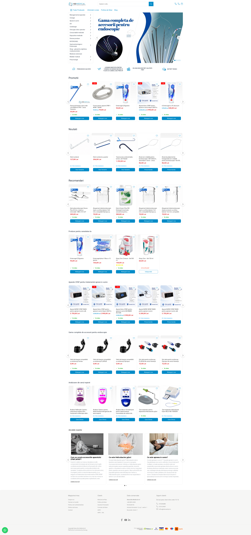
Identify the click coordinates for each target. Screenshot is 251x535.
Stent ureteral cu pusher (100, 157)
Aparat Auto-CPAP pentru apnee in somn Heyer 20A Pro (148, 106)
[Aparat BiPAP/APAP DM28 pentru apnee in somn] (148, 296)
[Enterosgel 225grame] (125, 93)
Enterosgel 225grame (122, 105)
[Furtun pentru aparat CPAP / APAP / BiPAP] (102, 93)
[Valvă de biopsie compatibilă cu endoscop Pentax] (79, 346)
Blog (115, 10)
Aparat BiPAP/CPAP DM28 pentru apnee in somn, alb (78, 310)
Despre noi (71, 499)
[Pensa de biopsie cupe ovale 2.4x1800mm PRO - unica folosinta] (79, 93)
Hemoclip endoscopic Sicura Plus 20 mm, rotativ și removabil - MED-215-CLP (78, 210)
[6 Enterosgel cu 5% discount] (171, 93)
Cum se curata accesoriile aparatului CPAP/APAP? (86, 458)
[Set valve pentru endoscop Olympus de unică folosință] (171, 346)
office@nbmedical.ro (165, 509)
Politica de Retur (106, 10)
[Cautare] (151, 4)
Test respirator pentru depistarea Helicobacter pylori (148, 410)
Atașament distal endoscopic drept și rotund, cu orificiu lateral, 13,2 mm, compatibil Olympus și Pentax (171, 210)
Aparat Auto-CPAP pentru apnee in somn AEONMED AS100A (124, 311)
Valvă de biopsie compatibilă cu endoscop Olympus (125, 360)
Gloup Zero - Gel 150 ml (146, 258)
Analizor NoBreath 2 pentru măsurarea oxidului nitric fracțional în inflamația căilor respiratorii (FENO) (79, 411)
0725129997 (162, 506)
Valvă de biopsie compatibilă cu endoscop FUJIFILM (102, 360)
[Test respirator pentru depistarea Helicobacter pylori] (148, 397)
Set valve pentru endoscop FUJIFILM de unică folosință (147, 360)
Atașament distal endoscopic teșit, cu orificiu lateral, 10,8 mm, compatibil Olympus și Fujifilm (102, 210)
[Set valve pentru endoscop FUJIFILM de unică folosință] (148, 346)
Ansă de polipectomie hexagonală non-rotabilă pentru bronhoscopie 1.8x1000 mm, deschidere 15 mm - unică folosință (171, 159)
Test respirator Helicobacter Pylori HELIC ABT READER (170, 410)
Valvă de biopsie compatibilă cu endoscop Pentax (79, 360)
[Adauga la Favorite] (88, 84)
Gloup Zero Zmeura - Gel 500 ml (125, 259)
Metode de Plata (102, 499)
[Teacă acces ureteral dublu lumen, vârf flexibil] (125, 144)
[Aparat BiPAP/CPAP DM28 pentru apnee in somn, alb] (79, 296)
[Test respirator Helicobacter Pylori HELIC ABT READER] (171, 397)
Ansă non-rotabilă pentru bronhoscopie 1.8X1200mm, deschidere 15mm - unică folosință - (147, 159)
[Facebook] (122, 520)
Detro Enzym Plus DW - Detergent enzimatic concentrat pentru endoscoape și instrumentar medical (124, 210)
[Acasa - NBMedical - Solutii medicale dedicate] (78, 3)
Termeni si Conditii (73, 502)
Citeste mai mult (75, 481)
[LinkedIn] (129, 520)
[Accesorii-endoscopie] (138, 37)
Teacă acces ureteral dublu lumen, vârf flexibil (124, 158)
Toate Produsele (78, 10)
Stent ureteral (74, 157)
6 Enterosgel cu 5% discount (170, 105)
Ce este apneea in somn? (157, 457)
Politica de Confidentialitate (76, 505)
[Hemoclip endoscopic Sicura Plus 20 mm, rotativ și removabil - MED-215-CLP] (79, 195)
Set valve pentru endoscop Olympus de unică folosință (170, 360)
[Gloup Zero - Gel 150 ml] (148, 245)
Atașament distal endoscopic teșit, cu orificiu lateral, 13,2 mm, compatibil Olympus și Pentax (148, 210)
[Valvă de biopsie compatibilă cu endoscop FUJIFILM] (102, 346)
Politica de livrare (73, 507)
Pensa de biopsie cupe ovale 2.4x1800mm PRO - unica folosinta (79, 107)
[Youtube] (125, 520)
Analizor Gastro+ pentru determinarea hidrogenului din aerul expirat (102, 411)
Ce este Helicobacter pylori (120, 457)
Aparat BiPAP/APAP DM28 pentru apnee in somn (147, 310)
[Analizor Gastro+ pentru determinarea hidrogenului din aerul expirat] (102, 397)
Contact (70, 510)
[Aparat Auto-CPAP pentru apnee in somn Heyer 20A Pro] (148, 93)
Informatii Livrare (93, 10)
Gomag (85, 530)
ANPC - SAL (101, 512)
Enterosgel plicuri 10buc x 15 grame (102, 259)
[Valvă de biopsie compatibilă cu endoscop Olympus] (125, 346)
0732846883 (162, 504)
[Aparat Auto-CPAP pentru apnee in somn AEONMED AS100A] (125, 296)
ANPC (99, 510)
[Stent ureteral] (79, 144)
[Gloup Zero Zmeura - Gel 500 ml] (125, 245)
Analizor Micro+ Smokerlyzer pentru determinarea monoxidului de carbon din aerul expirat (125, 411)
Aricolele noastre (75, 430)
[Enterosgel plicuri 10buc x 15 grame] (102, 245)
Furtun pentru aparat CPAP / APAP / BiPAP (102, 106)
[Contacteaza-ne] (176, 4)
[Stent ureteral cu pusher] (102, 144)
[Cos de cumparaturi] (182, 4)
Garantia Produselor (103, 505)
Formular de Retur (103, 507)
